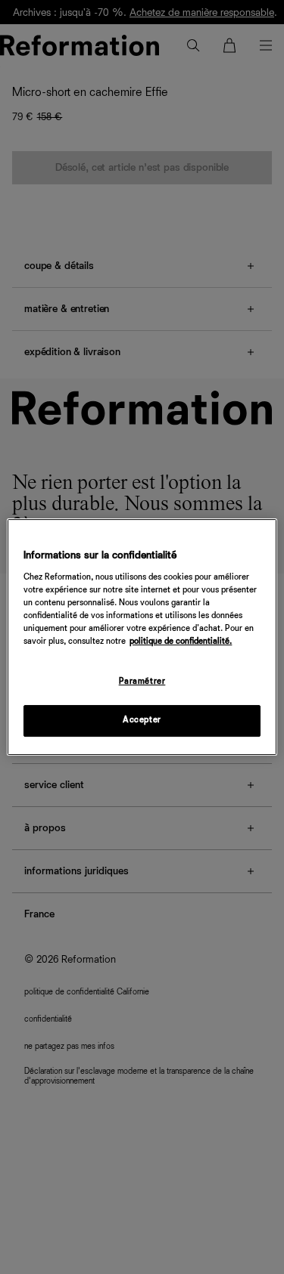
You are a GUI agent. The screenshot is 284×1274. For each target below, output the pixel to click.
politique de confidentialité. (181, 641)
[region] (141, 637)
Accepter (142, 720)
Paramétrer (142, 681)
